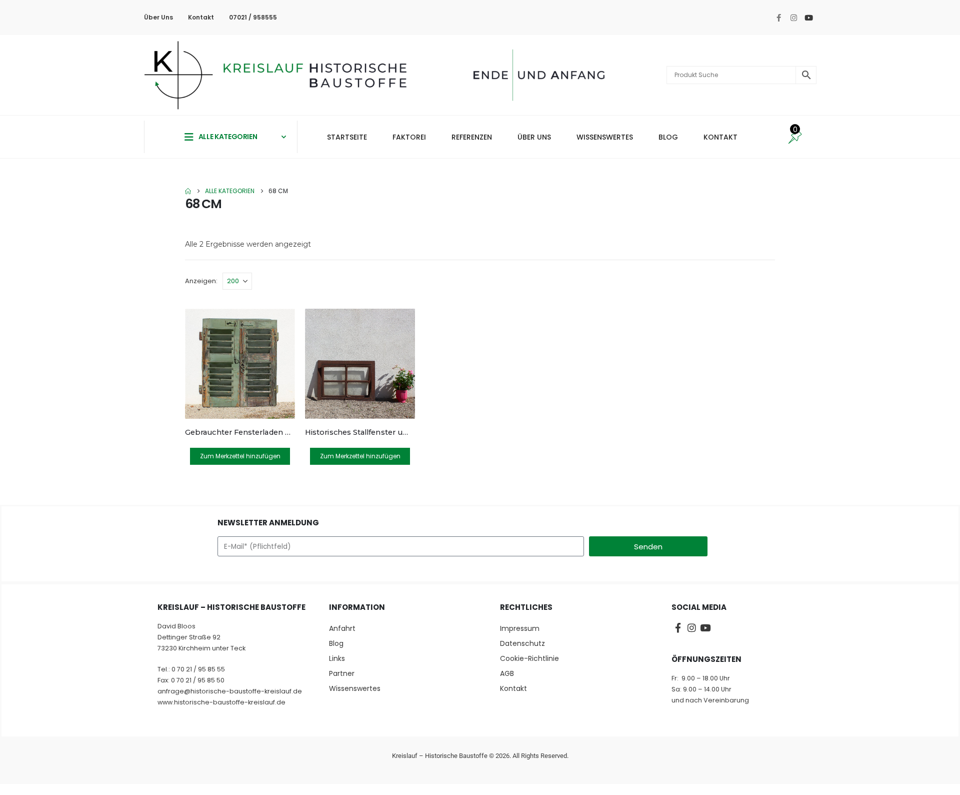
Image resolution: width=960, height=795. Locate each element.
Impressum (520, 628)
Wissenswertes (354, 688)
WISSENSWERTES (604, 137)
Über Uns (158, 17)
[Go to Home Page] (188, 191)
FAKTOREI (409, 137)
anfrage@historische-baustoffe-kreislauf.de (230, 691)
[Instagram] (793, 17)
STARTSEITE (347, 137)
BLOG (668, 137)
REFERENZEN (472, 137)
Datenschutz (522, 643)
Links (337, 658)
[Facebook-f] (778, 17)
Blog (336, 643)
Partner (341, 673)
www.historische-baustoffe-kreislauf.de (222, 702)
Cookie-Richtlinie (529, 658)
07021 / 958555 (253, 17)
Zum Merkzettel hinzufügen (240, 456)
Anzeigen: (201, 281)
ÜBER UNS (534, 137)
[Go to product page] (240, 363)
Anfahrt (342, 628)
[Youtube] (808, 17)
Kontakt (201, 17)
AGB (507, 673)
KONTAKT (721, 137)
